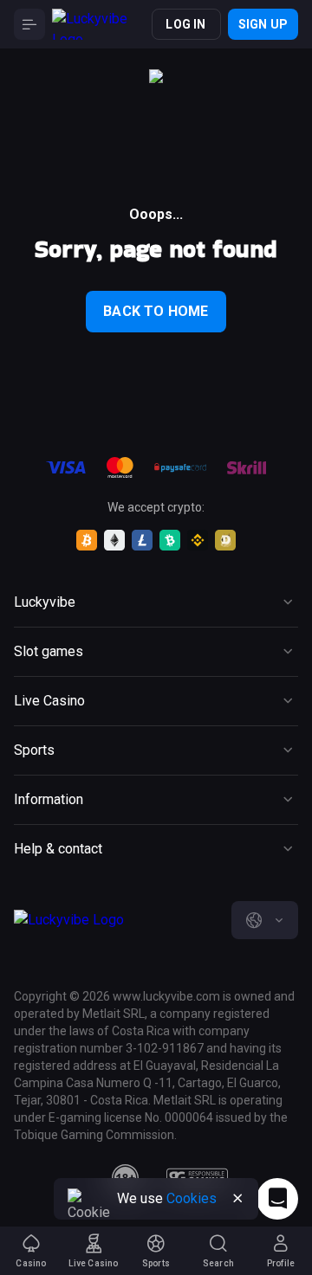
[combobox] (264, 920)
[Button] (29, 24)
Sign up (263, 24)
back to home (155, 311)
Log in (185, 24)
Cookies (191, 1198)
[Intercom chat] (277, 1199)
